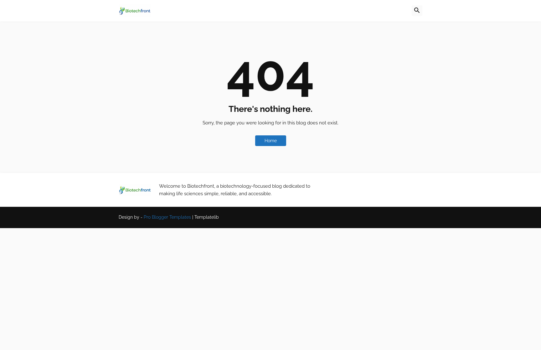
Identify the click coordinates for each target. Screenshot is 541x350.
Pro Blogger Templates (167, 217)
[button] (417, 10)
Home (271, 140)
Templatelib (206, 217)
